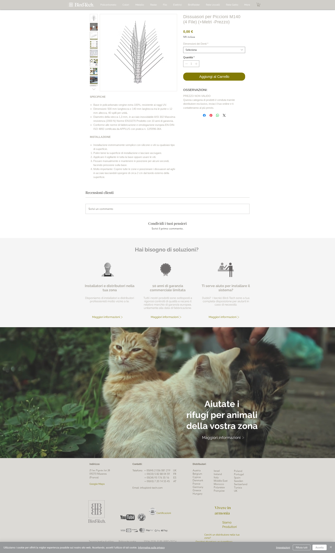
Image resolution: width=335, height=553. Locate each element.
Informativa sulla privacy (151, 547)
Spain (237, 477)
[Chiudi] (331, 547)
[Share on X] (224, 115)
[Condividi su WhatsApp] (217, 115)
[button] (258, 4)
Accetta (319, 547)
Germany (198, 487)
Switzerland (240, 484)
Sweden (238, 481)
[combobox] (214, 50)
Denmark (198, 480)
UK (235, 490)
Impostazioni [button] (283, 547)
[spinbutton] (191, 64)
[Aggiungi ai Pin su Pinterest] (211, 115)
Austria (197, 470)
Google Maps (97, 484)
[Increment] (196, 64)
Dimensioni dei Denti (195, 43)
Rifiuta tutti (301, 547)
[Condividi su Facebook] (204, 115)
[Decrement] (186, 64)
